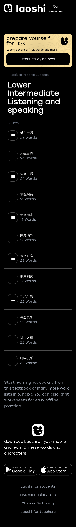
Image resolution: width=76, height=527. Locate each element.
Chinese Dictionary (38, 503)
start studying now (38, 59)
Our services (56, 9)
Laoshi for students (38, 486)
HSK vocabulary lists (38, 495)
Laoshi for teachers (38, 512)
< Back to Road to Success (28, 75)
